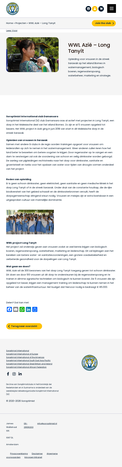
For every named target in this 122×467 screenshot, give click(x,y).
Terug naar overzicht (24, 326)
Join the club (103, 23)
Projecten (20, 23)
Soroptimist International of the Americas (25, 357)
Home (9, 23)
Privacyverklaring (19, 453)
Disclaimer (37, 453)
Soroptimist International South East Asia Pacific (28, 360)
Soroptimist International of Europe (22, 354)
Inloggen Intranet (33, 457)
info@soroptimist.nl (47, 423)
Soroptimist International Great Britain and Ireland (29, 364)
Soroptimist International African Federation (26, 367)
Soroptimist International (17, 350)
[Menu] (111, 8)
